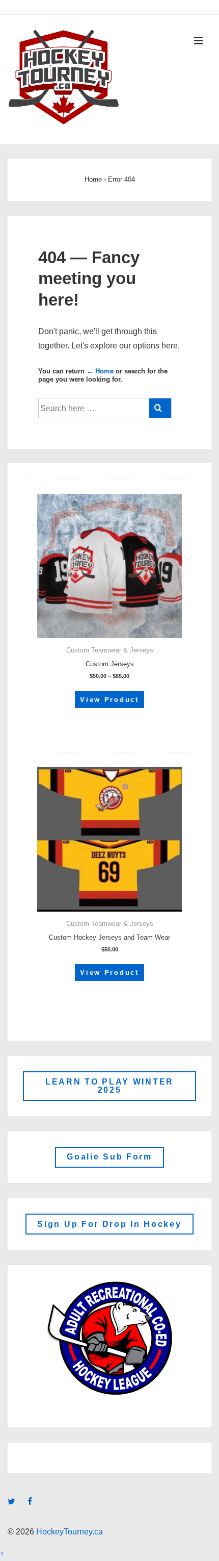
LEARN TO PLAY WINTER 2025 (109, 1085)
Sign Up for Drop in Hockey (109, 1224)
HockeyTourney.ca (68, 1531)
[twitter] (14, 1502)
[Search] (160, 408)
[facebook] (31, 1502)
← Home (100, 371)
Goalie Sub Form (109, 1156)
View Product (109, 699)
